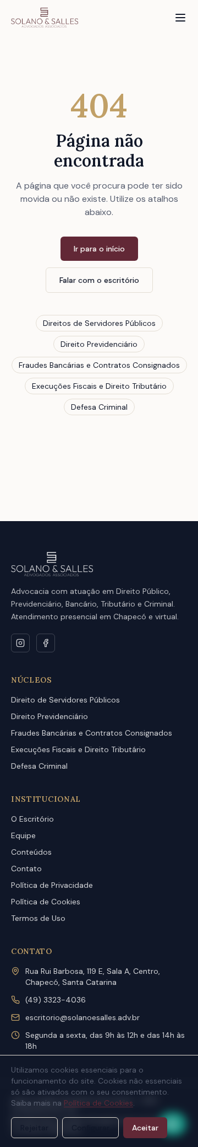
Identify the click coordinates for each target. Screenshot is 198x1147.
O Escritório (32, 819)
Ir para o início (99, 249)
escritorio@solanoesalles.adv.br (82, 1017)
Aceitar (145, 1128)
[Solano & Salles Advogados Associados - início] (44, 18)
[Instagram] (20, 643)
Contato (26, 868)
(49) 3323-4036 (55, 1000)
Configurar (90, 1128)
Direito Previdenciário (99, 344)
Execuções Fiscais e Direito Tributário (99, 386)
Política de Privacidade (52, 885)
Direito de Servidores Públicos (65, 700)
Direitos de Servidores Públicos (99, 323)
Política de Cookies (45, 902)
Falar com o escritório (99, 280)
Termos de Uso (38, 918)
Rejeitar (34, 1128)
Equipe (23, 835)
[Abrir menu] (180, 17)
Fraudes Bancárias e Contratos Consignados (99, 365)
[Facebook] (45, 643)
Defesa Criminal (99, 407)
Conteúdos (31, 852)
